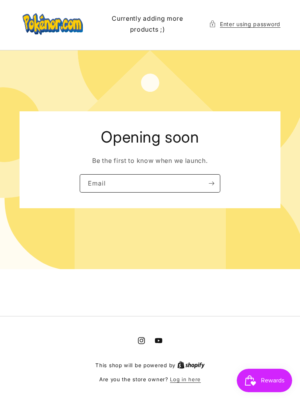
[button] (244, 24)
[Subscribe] (211, 183)
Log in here (185, 379)
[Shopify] (191, 365)
